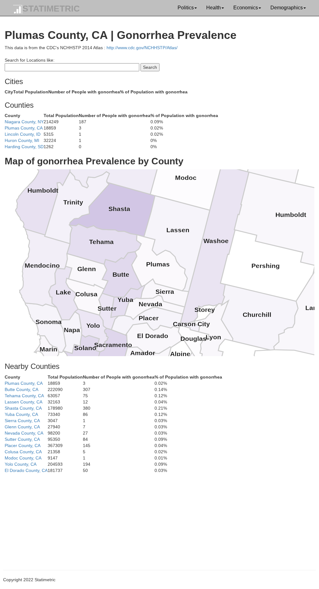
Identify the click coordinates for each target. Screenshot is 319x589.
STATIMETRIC (51, 8)
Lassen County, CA (23, 401)
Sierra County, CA (22, 420)
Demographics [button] (286, 7)
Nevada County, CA (24, 433)
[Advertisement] (159, 517)
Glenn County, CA (22, 426)
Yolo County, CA (20, 464)
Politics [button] (186, 7)
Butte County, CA (21, 389)
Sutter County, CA (22, 439)
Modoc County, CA (23, 457)
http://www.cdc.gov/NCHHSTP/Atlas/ (142, 47)
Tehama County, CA (24, 395)
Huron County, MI (22, 140)
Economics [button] (245, 7)
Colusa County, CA (23, 451)
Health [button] (213, 7)
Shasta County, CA (23, 408)
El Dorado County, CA (26, 470)
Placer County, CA (22, 445)
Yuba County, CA (21, 414)
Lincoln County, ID (22, 134)
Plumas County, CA (24, 127)
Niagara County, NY (24, 121)
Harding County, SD (24, 146)
